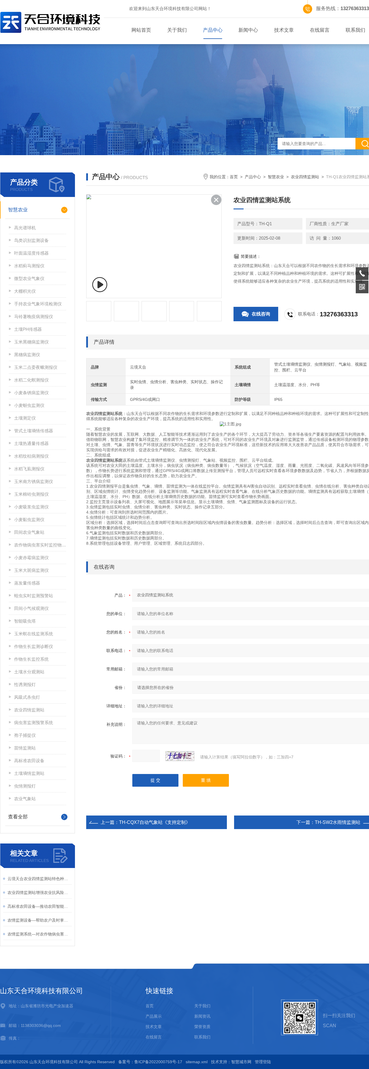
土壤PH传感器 (28, 329)
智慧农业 (18, 210)
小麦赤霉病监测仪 (31, 557)
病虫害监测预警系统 (33, 722)
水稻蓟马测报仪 (29, 265)
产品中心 (213, 30)
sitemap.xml (197, 1061)
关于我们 (177, 30)
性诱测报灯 (25, 684)
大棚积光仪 (25, 291)
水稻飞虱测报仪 (29, 468)
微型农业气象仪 (29, 278)
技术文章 (284, 30)
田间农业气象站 (29, 532)
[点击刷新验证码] (179, 756)
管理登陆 (263, 1061)
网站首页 (141, 30)
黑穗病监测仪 (27, 354)
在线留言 (320, 30)
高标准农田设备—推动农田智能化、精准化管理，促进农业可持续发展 (39, 906)
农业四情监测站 (29, 709)
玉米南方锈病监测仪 (33, 481)
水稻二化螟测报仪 (31, 379)
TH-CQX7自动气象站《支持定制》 (154, 822)
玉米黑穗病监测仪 (31, 341)
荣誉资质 (202, 1026)
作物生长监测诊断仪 (33, 646)
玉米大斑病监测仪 (31, 570)
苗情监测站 (25, 747)
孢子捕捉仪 (25, 735)
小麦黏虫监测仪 (29, 519)
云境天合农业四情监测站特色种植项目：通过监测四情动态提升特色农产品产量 (39, 878)
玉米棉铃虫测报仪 (31, 494)
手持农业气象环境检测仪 (38, 303)
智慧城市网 (241, 1061)
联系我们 (202, 1037)
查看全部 (18, 817)
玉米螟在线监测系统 (33, 633)
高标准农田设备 (29, 760)
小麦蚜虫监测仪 (29, 405)
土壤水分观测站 (29, 671)
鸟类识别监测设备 (31, 240)
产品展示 (154, 1016)
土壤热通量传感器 (31, 443)
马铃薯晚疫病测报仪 (33, 316)
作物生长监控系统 (31, 659)
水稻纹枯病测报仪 (31, 456)
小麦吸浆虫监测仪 (31, 506)
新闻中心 (248, 30)
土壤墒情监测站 (29, 773)
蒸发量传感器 (27, 582)
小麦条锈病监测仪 (31, 392)
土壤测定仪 (25, 418)
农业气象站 (25, 798)
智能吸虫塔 (25, 621)
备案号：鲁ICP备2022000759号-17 (150, 1061)
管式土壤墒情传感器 (33, 430)
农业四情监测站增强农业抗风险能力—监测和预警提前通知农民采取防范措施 (39, 892)
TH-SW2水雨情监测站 (337, 822)
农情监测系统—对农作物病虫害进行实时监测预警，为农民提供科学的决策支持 (39, 934)
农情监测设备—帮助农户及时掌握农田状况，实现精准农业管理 (39, 920)
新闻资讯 (202, 1016)
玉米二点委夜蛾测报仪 (35, 367)
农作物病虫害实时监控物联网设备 (40, 544)
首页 (234, 176)
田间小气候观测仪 (31, 608)
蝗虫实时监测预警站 (33, 595)
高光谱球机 (25, 227)
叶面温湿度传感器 (31, 253)
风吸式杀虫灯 (27, 697)
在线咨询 (261, 313)
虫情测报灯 (25, 786)
